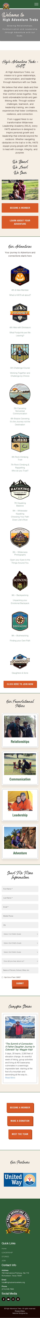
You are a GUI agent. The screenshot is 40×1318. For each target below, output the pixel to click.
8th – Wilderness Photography (20, 553)
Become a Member (20, 207)
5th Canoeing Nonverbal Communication (20, 410)
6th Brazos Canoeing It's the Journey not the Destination (20, 421)
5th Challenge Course (20, 368)
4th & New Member (20, 290)
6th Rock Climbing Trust (20, 458)
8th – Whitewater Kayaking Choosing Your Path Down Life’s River (20, 514)
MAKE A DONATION (20, 1120)
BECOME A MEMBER (20, 1107)
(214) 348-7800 (8, 1289)
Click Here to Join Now (20, 684)
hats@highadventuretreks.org (13, 1282)
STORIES (5, 1256)
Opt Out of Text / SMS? (12, 977)
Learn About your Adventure (20, 222)
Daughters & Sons (20, 673)
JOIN (4, 1260)
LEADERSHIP (7, 1252)
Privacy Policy (20, 1311)
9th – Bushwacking (20, 635)
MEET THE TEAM (20, 1134)
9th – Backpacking (20, 595)
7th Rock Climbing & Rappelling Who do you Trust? (20, 467)
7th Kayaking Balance (20, 504)
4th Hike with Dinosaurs (20, 327)
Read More (10, 1077)
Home (4, 1248)
